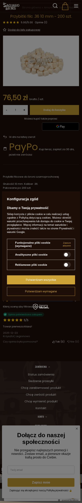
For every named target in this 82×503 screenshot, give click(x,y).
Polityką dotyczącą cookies (35, 217)
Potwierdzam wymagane (41, 291)
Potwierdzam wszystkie (41, 279)
